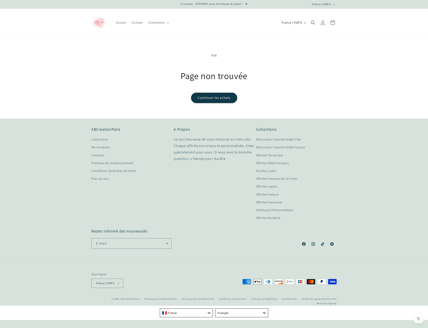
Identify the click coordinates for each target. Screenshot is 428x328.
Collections (99, 139)
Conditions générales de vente (319, 298)
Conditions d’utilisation (232, 298)
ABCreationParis (130, 298)
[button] (158, 22)
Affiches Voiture (267, 194)
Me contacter (100, 147)
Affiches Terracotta (269, 155)
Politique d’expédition (264, 298)
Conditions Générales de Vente (113, 171)
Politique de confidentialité (198, 298)
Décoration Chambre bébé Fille (278, 139)
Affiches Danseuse (269, 202)
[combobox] (186, 312)
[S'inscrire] (166, 243)
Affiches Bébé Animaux (272, 163)
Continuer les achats (214, 98)
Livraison (97, 155)
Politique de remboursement (112, 163)
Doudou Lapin (266, 171)
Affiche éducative (268, 218)
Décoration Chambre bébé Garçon (280, 147)
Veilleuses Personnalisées (274, 210)
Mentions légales (327, 303)
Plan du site (100, 179)
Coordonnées (289, 298)
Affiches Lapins (267, 186)
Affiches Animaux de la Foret (276, 179)
